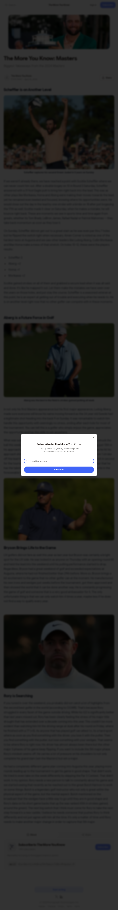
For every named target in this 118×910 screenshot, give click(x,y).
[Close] (93, 437)
